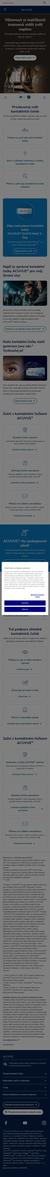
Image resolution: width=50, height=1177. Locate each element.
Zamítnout (24, 603)
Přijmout (25, 609)
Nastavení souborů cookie (37, 595)
